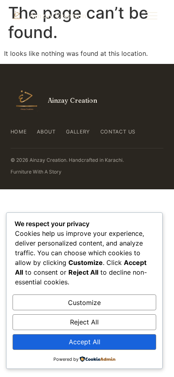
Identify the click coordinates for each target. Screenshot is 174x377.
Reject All (84, 322)
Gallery (77, 132)
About (46, 132)
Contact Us (118, 132)
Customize (84, 303)
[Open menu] (151, 15)
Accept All (84, 342)
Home (19, 132)
